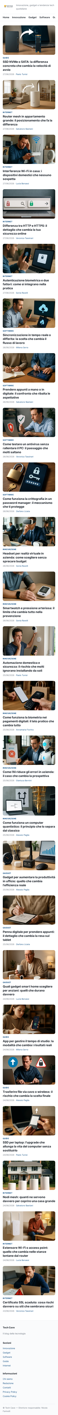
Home (6, 17)
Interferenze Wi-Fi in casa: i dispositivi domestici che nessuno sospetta (27, 175)
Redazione (8, 1383)
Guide (6, 58)
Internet (7, 112)
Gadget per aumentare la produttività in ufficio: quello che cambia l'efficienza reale (29, 881)
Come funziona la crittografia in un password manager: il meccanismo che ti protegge (27, 502)
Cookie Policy (9, 1396)
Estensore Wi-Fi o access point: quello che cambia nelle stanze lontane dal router (25, 1251)
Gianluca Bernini (24, 780)
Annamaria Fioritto (25, 729)
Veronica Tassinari (24, 238)
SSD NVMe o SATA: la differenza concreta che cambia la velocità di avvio (27, 65)
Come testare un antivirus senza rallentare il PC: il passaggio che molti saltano (26, 448)
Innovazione (19, 17)
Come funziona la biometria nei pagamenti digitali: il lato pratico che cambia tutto (28, 721)
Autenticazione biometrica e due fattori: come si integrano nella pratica (26, 284)
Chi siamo (8, 1379)
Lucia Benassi (22, 183)
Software (44, 17)
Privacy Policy (10, 1392)
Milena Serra (22, 347)
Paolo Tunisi (21, 74)
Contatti (7, 1387)
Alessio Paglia (22, 835)
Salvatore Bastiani (24, 129)
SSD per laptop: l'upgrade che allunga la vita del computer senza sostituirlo (27, 1146)
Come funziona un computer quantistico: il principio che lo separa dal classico (29, 826)
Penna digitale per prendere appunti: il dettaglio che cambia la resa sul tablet (29, 935)
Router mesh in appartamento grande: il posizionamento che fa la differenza (27, 120)
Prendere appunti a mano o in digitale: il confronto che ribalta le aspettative (26, 393)
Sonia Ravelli (22, 293)
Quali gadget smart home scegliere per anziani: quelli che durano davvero (27, 990)
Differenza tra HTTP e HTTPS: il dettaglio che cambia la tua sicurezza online (25, 229)
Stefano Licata (23, 511)
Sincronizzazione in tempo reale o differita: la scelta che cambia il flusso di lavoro (27, 339)
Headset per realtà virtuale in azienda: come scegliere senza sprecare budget (25, 557)
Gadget (32, 17)
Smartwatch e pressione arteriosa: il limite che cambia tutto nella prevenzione (28, 612)
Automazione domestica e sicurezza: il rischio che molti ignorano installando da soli (23, 666)
